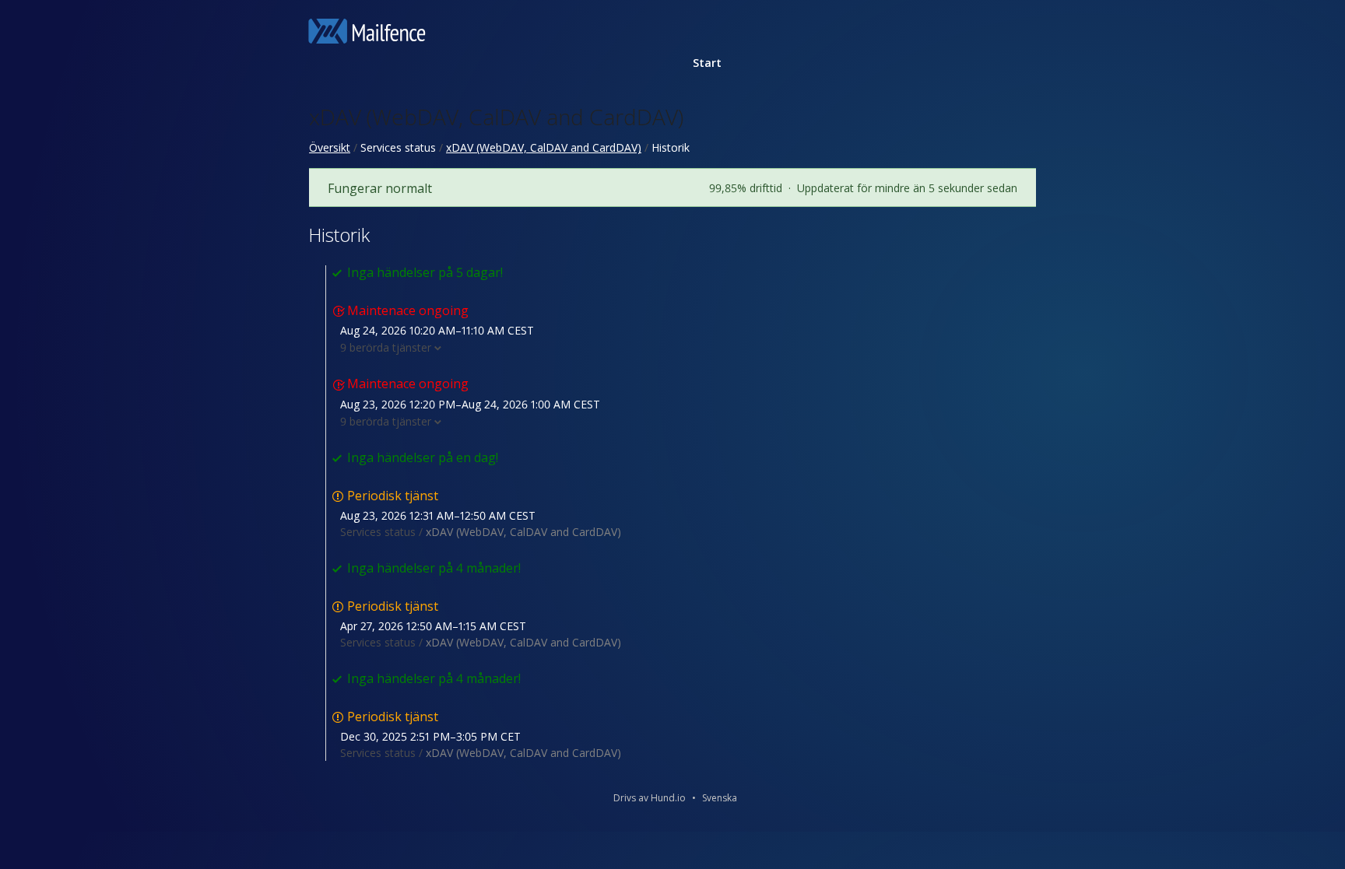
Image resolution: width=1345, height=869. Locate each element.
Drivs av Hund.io (649, 797)
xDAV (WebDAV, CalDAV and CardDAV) (496, 116)
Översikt (329, 147)
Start (707, 62)
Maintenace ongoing (408, 310)
